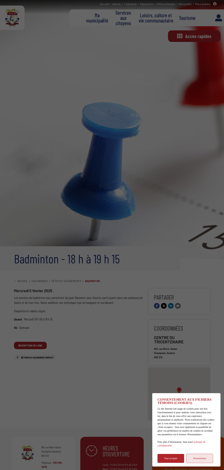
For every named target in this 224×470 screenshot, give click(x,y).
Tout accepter (170, 458)
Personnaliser (199, 458)
